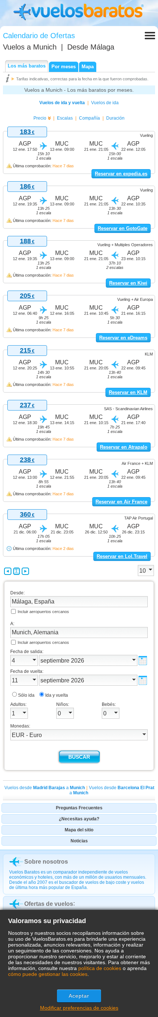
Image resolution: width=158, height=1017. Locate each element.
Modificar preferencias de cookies (79, 1008)
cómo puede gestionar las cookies (47, 974)
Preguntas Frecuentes (79, 807)
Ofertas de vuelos (48, 904)
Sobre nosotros (46, 862)
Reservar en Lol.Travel (122, 556)
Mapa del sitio (79, 829)
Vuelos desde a (44, 787)
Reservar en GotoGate (122, 228)
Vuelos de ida (105, 102)
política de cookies (99, 968)
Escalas (65, 118)
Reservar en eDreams (123, 337)
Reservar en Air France (121, 501)
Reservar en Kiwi (128, 283)
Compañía (89, 118)
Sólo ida (26, 695)
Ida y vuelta (56, 695)
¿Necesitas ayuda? (79, 818)
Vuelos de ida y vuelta (62, 102)
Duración (115, 118)
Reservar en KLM (128, 392)
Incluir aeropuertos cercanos (43, 611)
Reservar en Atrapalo (123, 447)
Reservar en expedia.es (121, 173)
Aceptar (79, 996)
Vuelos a (30, 47)
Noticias (79, 840)
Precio (39, 118)
